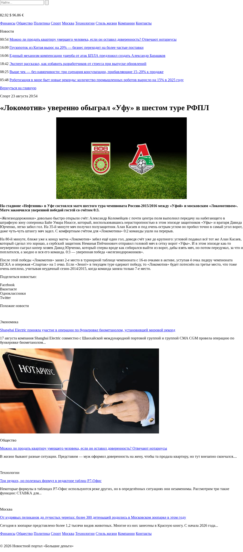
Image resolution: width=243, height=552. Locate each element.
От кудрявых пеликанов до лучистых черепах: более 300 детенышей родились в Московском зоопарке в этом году (93, 517)
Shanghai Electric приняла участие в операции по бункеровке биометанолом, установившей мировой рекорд (87, 330)
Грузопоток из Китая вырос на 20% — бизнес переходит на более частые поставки (76, 47)
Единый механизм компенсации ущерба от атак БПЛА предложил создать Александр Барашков (87, 56)
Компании (126, 23)
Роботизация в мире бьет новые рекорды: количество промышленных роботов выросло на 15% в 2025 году (96, 80)
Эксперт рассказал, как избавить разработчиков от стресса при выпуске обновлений (77, 64)
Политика (42, 23)
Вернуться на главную (18, 88)
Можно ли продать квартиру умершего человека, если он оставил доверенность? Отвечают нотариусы (93, 39)
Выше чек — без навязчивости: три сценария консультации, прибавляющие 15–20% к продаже (86, 72)
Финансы (7, 23)
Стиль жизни (106, 23)
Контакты (144, 23)
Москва (68, 23)
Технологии (85, 23)
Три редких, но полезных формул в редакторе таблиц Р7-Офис (51, 481)
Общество (24, 23)
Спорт (56, 23)
